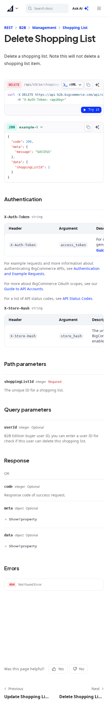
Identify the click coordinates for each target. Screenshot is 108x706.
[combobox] (26, 127)
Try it (93, 109)
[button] (12, 8)
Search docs (43, 8)
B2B (22, 27)
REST (8, 27)
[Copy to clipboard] (88, 84)
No (81, 668)
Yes (61, 668)
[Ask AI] (97, 84)
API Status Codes (77, 298)
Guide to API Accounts (23, 288)
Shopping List (75, 27)
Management (44, 27)
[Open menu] (99, 8)
